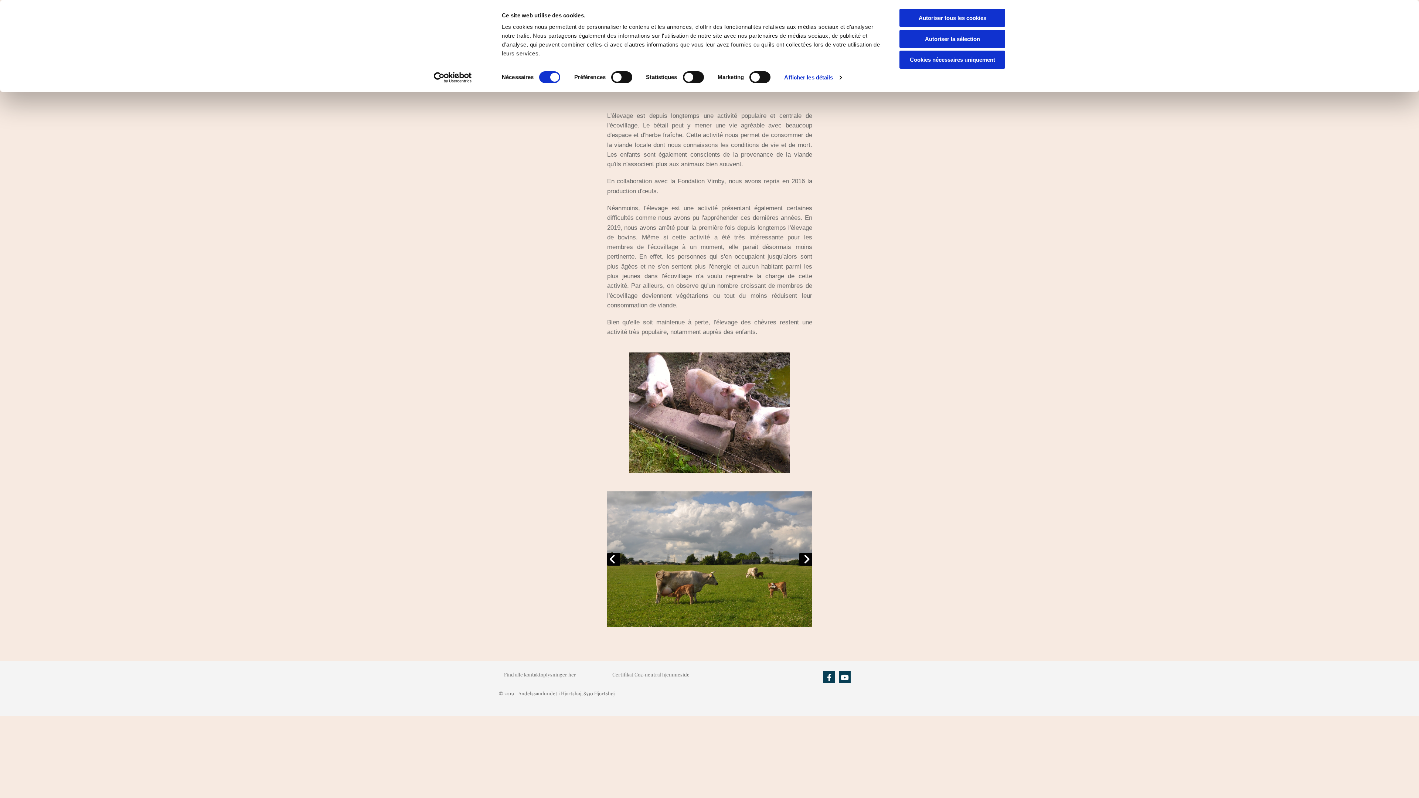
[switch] (621, 77)
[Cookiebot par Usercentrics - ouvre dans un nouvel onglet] (453, 77)
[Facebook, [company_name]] (829, 677)
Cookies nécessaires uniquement (952, 60)
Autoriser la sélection (952, 39)
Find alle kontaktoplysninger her (540, 674)
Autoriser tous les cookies (952, 18)
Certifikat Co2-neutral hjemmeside (651, 674)
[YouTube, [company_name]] (844, 677)
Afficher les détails (808, 77)
